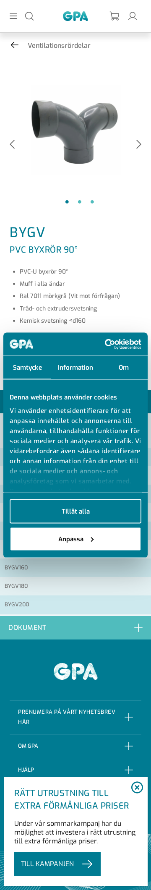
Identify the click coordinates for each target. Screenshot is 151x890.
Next (138, 145)
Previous (12, 145)
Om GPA (28, 745)
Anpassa (70, 539)
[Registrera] (114, 16)
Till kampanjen (47, 863)
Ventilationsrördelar (59, 45)
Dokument (27, 627)
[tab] (75, 627)
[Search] (29, 15)
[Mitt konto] (132, 15)
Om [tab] (124, 367)
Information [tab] (75, 367)
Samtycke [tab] (27, 367)
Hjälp (26, 769)
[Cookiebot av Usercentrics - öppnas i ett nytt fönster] (106, 344)
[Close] (137, 788)
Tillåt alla (76, 511)
